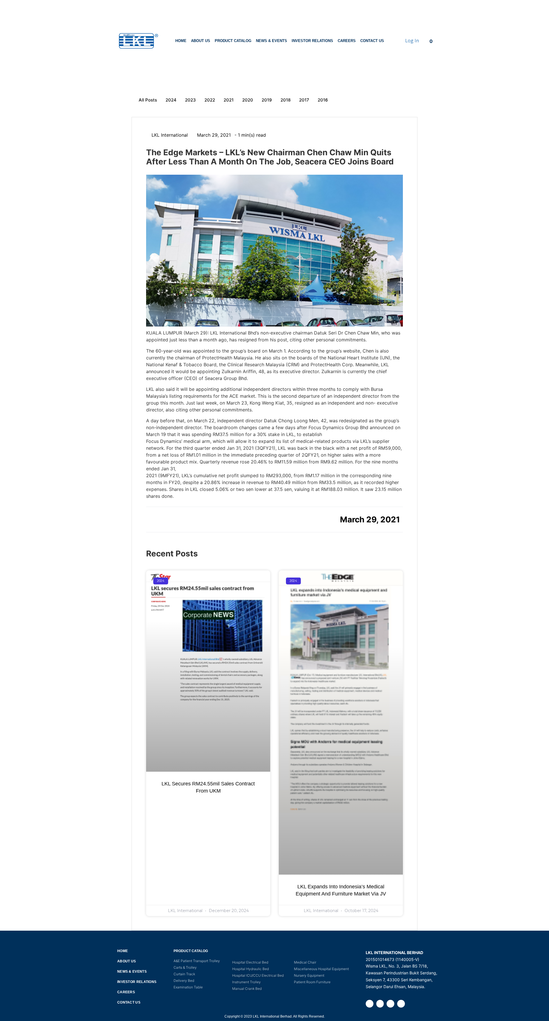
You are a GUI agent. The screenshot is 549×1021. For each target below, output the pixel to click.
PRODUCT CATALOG (233, 41)
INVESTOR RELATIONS (312, 41)
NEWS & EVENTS (271, 41)
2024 (171, 100)
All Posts (148, 100)
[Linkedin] (390, 1004)
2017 (304, 100)
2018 (286, 100)
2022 (209, 100)
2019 (267, 100)
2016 (323, 100)
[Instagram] (380, 1004)
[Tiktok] (401, 1004)
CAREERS (347, 41)
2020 (247, 100)
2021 (229, 100)
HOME (180, 41)
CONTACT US (372, 41)
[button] (152, 519)
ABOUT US (200, 41)
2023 (190, 100)
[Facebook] (369, 1004)
